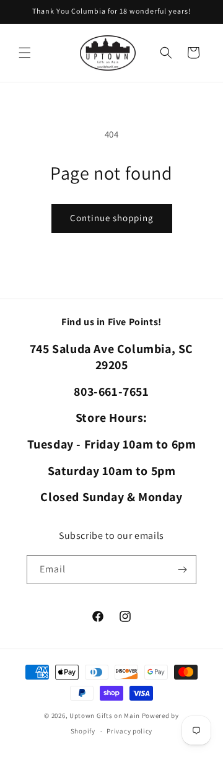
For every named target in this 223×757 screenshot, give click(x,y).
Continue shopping (112, 218)
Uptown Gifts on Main (104, 715)
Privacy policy (129, 731)
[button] (24, 52)
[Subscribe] (182, 569)
